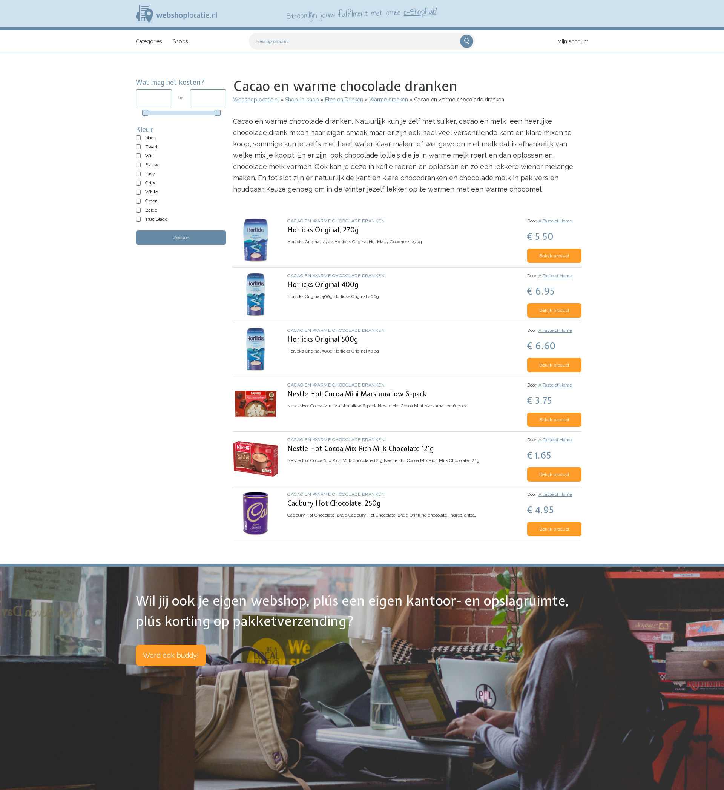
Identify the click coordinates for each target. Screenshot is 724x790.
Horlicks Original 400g (322, 284)
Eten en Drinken (344, 100)
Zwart (151, 146)
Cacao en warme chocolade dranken (336, 221)
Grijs (150, 183)
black (150, 137)
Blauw (151, 164)
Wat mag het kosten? (170, 82)
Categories (149, 41)
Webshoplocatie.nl (256, 100)
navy (150, 173)
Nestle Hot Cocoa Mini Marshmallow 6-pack (356, 394)
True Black (156, 219)
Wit (149, 155)
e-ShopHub (419, 11)
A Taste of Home (555, 221)
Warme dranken (388, 100)
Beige (151, 210)
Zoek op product (272, 41)
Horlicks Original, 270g (323, 230)
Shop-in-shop (302, 100)
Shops (180, 41)
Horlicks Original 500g (322, 339)
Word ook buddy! (171, 655)
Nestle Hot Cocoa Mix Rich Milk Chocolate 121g (360, 448)
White (151, 192)
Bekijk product (554, 255)
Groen (151, 201)
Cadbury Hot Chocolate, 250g (333, 503)
